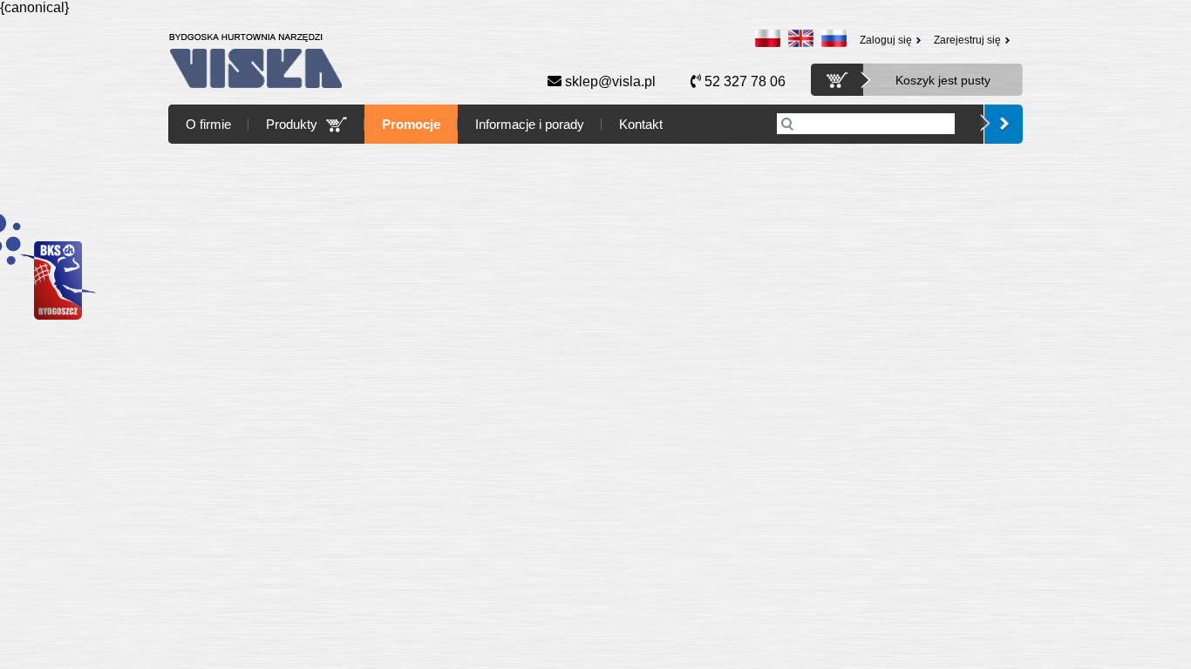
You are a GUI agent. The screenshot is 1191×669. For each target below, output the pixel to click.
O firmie (208, 124)
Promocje (411, 124)
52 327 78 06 (743, 81)
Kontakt (641, 124)
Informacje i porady (529, 124)
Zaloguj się (886, 40)
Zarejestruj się (967, 40)
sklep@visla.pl (608, 81)
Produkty (291, 124)
